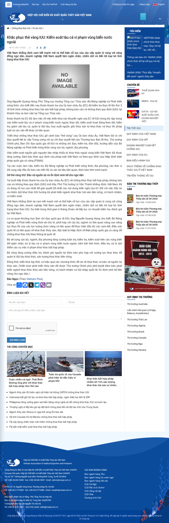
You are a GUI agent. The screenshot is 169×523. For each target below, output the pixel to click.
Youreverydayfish (21, 4)
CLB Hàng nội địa (69, 4)
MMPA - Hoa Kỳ (149, 101)
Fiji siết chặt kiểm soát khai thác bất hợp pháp (33, 426)
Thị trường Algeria (136, 325)
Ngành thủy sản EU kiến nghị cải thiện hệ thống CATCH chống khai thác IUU (49, 392)
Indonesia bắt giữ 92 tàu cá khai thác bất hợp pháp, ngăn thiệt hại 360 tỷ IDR (49, 397)
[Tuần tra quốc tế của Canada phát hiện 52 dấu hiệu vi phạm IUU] (65, 361)
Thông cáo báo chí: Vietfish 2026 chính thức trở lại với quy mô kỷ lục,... (144, 61)
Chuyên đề (133, 84)
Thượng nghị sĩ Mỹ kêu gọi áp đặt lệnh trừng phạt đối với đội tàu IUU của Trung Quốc (54, 407)
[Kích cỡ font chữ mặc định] (40, 48)
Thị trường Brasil (135, 331)
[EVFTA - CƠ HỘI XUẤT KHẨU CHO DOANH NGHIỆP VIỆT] (133, 114)
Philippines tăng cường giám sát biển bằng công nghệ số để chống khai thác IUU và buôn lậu (58, 402)
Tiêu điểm (135, 31)
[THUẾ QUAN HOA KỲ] (133, 93)
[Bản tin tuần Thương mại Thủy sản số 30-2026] (130, 198)
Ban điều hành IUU (138, 160)
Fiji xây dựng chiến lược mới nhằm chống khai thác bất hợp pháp (43, 421)
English (161, 4)
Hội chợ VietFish (49, 4)
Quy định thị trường (139, 297)
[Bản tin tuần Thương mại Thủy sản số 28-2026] (130, 224)
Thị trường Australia (137, 304)
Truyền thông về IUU (140, 175)
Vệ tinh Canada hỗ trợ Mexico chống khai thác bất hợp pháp (40, 416)
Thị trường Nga (135, 344)
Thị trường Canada (136, 337)
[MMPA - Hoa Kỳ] (133, 104)
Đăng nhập (144, 4)
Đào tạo (35, 4)
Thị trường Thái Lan (137, 319)
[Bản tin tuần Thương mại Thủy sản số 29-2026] (130, 211)
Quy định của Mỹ (137, 139)
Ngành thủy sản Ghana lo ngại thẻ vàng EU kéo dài (36, 412)
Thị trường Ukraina (136, 350)
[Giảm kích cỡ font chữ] (37, 48)
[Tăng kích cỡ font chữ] (44, 47)
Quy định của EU (137, 154)
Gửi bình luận (17, 339)
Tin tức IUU (134, 128)
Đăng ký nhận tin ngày (123, 4)
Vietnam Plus (34, 279)
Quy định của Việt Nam (141, 133)
